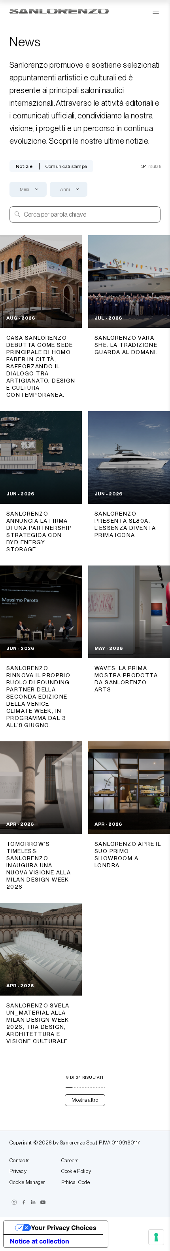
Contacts (19, 1160)
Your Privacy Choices (63, 1228)
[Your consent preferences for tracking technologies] (156, 1237)
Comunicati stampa (66, 166)
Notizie (24, 166)
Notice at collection (39, 1241)
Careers (70, 1160)
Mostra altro (85, 1100)
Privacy (17, 1171)
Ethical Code (75, 1182)
